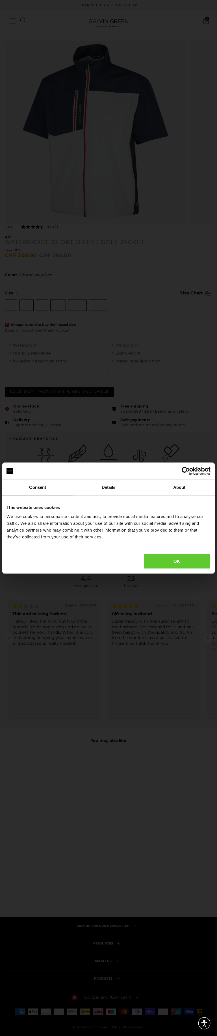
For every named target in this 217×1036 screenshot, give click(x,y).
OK (176, 561)
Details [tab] (109, 487)
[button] (204, 1023)
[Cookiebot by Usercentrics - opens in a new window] (186, 471)
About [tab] (179, 487)
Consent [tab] (37, 487)
